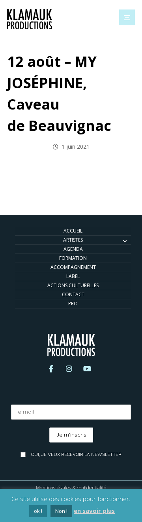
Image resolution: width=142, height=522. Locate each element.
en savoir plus (94, 510)
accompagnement (73, 267)
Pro (73, 303)
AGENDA (73, 249)
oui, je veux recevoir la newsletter (76, 454)
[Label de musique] (29, 19)
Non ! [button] (61, 510)
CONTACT (73, 294)
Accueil (73, 230)
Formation (73, 258)
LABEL (73, 276)
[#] (51, 370)
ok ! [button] (38, 510)
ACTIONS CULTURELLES (73, 285)
